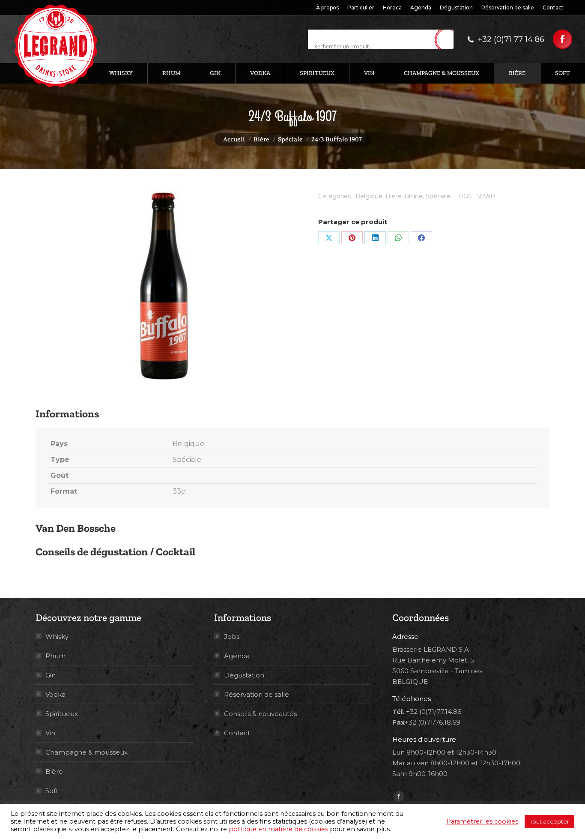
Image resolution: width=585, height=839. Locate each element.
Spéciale (438, 196)
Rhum (55, 656)
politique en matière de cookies (278, 829)
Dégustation (244, 675)
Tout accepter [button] (549, 821)
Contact (237, 733)
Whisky (57, 636)
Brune (413, 196)
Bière (393, 196)
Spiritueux (61, 714)
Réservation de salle (256, 694)
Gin (50, 675)
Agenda (237, 656)
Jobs (231, 636)
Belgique (368, 196)
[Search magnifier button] (447, 40)
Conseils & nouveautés (260, 714)
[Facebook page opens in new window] (562, 39)
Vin (50, 733)
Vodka (55, 694)
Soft (51, 791)
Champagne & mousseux (86, 752)
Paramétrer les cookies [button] (482, 821)
